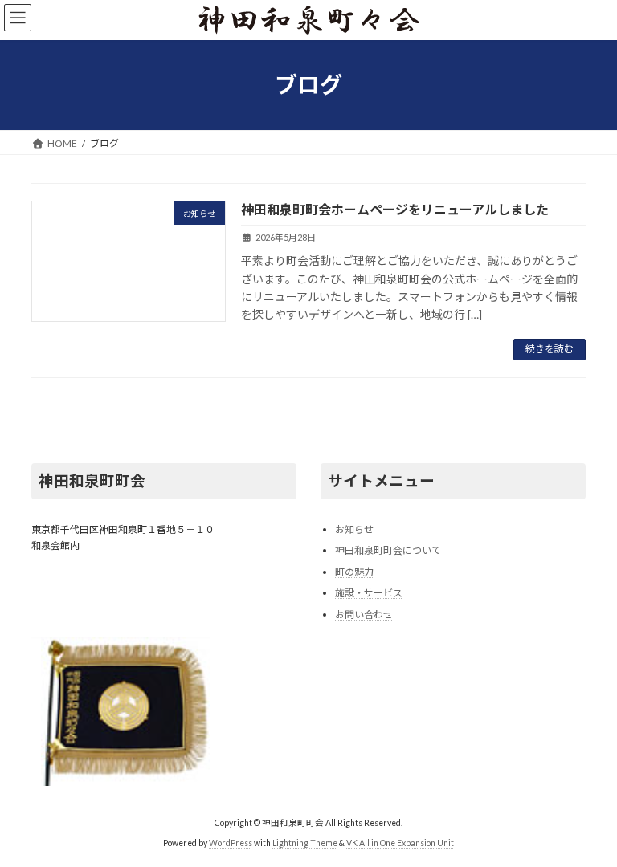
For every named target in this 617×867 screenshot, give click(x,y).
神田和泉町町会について (388, 550)
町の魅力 (354, 572)
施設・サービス (368, 593)
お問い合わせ (364, 615)
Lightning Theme (304, 843)
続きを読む (549, 349)
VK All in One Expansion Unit (400, 843)
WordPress (230, 843)
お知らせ (354, 529)
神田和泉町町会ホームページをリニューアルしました (395, 209)
